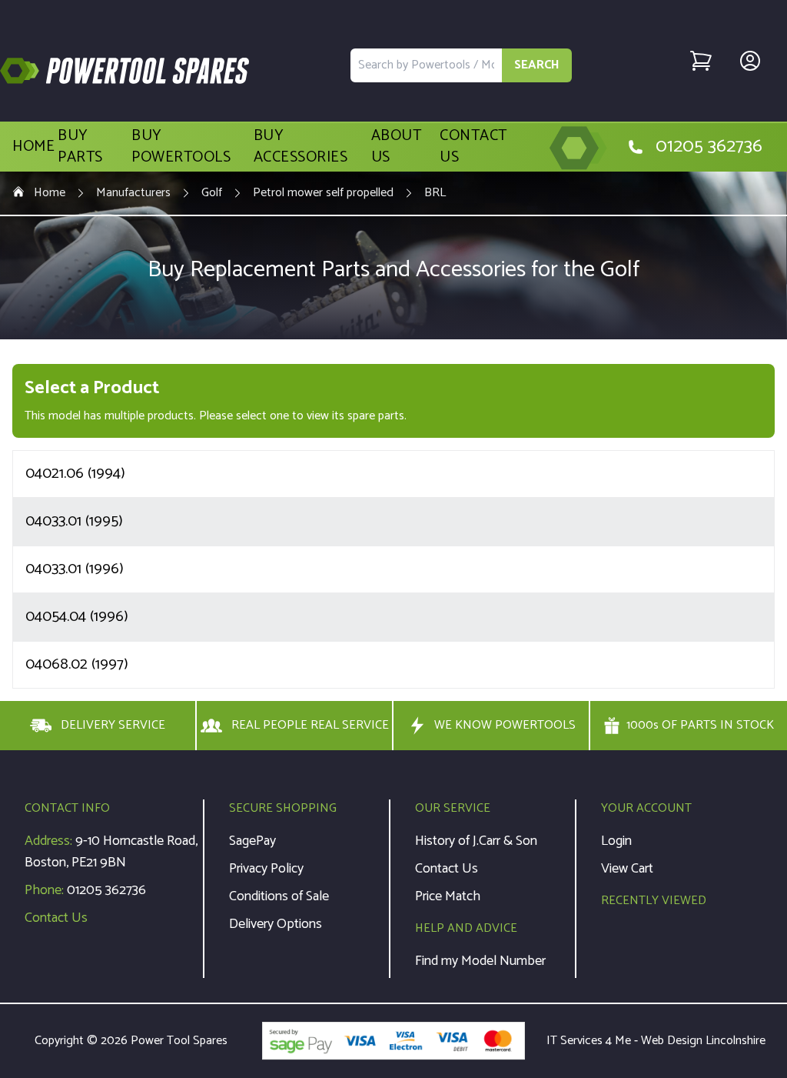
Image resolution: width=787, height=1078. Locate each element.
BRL (435, 193)
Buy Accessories (301, 147)
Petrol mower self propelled (323, 193)
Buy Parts (80, 147)
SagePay (252, 841)
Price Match (447, 896)
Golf (211, 193)
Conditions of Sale (279, 896)
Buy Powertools (181, 147)
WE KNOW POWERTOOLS (505, 725)
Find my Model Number (480, 961)
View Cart (627, 868)
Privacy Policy (266, 868)
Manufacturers (133, 193)
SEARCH (537, 65)
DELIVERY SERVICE (113, 725)
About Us (396, 147)
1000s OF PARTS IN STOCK (700, 725)
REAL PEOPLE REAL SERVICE (310, 725)
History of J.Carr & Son (476, 841)
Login (616, 841)
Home (33, 147)
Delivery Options (275, 924)
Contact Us (473, 147)
